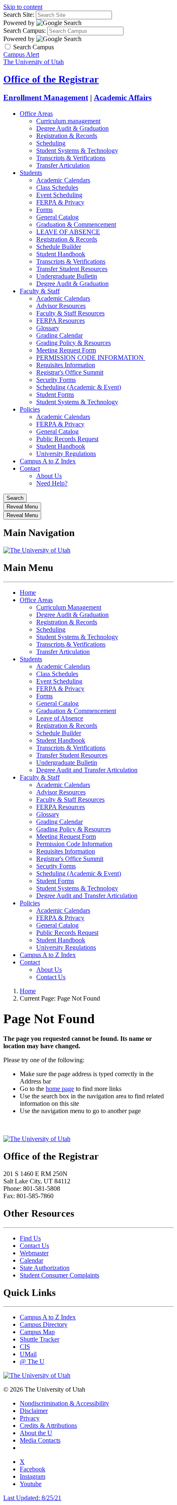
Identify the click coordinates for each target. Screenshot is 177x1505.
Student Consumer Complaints (59, 1275)
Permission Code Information (74, 843)
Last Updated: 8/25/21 (32, 1497)
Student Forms (55, 394)
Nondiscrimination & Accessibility (64, 1403)
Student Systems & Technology (77, 150)
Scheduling (50, 143)
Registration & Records (66, 135)
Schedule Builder (58, 246)
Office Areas (36, 113)
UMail (28, 1354)
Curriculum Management (68, 607)
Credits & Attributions (48, 1425)
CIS (25, 1346)
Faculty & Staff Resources (70, 313)
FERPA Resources (60, 320)
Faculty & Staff (40, 291)
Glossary (47, 327)
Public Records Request (67, 438)
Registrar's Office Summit (69, 372)
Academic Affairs (122, 97)
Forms (44, 209)
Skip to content (22, 6)
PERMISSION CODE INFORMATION (90, 357)
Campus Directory (44, 1324)
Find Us (30, 1238)
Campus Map (37, 1331)
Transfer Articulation (63, 165)
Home (28, 592)
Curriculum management (68, 120)
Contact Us (50, 976)
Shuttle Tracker (39, 1339)
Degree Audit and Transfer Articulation (86, 769)
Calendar (31, 1260)
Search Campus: (24, 30)
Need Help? (52, 483)
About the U (36, 1432)
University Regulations (66, 453)
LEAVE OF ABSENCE (68, 231)
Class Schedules (57, 187)
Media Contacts (40, 1440)
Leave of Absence (59, 718)
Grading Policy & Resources (73, 342)
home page (60, 1088)
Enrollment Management (45, 97)
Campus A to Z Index (48, 461)
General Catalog (57, 217)
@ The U (32, 1361)
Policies (30, 409)
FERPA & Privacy (60, 202)
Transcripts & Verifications (70, 157)
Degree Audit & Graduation (72, 128)
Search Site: (18, 14)
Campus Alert (21, 54)
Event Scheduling (59, 194)
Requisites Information (65, 364)
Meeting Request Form (66, 350)
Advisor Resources (61, 305)
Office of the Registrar (51, 79)
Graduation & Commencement (76, 224)
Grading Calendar (59, 335)
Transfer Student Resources (71, 268)
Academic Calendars (63, 180)
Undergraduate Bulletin (66, 276)
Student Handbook (60, 254)
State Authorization (45, 1267)
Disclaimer (34, 1410)
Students (31, 172)
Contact (30, 468)
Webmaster (34, 1253)
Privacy (30, 1418)
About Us (49, 475)
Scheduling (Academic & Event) (78, 387)
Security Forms (56, 379)
